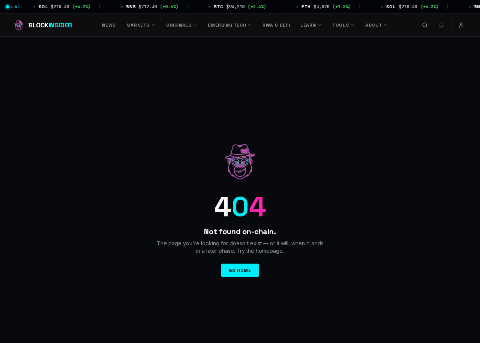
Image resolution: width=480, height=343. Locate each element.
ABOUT (373, 25)
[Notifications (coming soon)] (441, 25)
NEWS (109, 25)
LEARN (308, 25)
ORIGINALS (178, 25)
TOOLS (340, 25)
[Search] (425, 25)
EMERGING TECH (227, 25)
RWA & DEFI (276, 25)
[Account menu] (461, 25)
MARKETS (138, 25)
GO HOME (240, 270)
